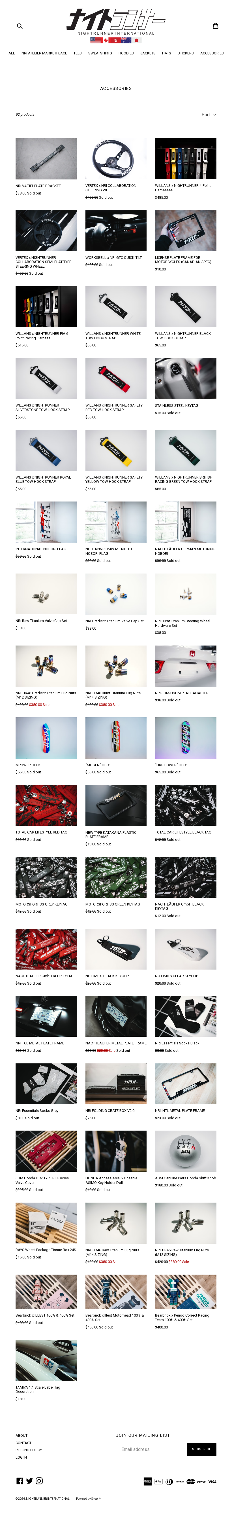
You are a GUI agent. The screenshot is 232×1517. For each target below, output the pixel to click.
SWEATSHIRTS (100, 53)
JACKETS (148, 53)
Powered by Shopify (88, 1498)
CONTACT (23, 1443)
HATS (166, 53)
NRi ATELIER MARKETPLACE (44, 53)
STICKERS (186, 53)
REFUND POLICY (29, 1450)
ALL (11, 53)
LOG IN (21, 1457)
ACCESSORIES (212, 53)
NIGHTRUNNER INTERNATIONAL (48, 1498)
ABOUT (21, 1435)
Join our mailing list (143, 1435)
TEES (78, 53)
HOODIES (126, 53)
